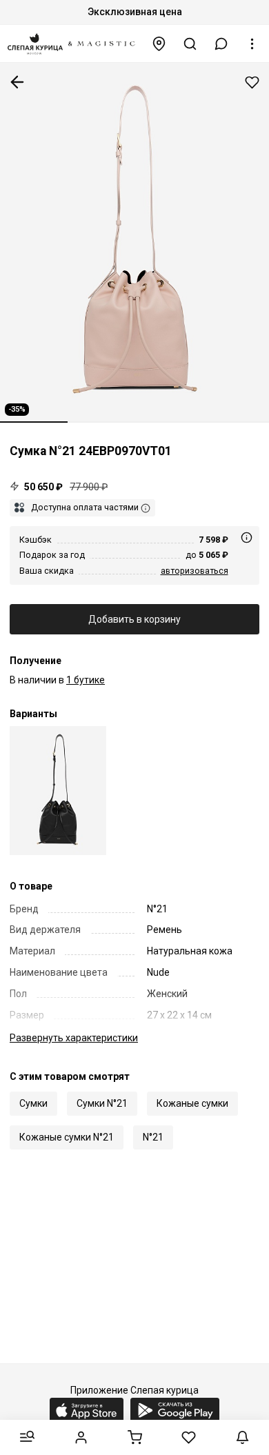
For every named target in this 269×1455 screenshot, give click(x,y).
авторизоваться (194, 570)
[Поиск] (190, 44)
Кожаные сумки (192, 1103)
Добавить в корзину (134, 619)
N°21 (153, 1137)
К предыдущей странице (17, 82)
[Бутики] (159, 44)
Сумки (33, 1103)
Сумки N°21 (102, 1103)
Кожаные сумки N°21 (66, 1137)
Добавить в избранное (252, 82)
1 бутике (85, 679)
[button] (221, 44)
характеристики (74, 1037)
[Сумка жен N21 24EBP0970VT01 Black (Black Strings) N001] (58, 790)
